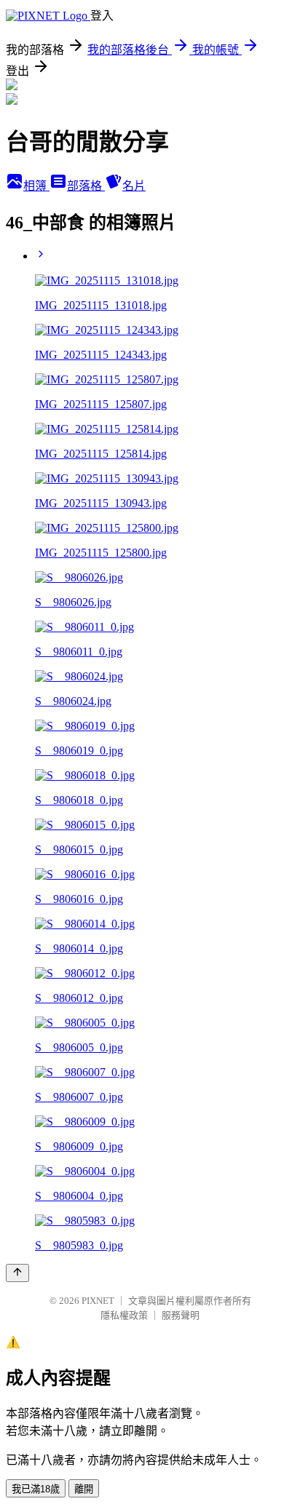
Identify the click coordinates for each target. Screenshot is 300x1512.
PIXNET (98, 1300)
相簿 (36, 186)
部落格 (86, 186)
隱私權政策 (124, 1315)
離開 (83, 1489)
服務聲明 (181, 1315)
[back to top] (17, 1273)
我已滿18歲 (36, 1489)
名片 (134, 186)
